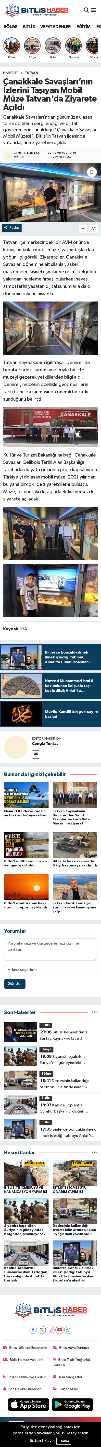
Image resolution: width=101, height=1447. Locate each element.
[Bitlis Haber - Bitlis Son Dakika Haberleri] (36, 10)
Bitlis (45, 1025)
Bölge (46, 1073)
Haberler (11, 73)
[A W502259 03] (50, 327)
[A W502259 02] (50, 533)
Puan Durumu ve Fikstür (27, 1377)
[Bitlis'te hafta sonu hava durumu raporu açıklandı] (26, 887)
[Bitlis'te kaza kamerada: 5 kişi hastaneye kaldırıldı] (75, 845)
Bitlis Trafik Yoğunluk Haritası (72, 1362)
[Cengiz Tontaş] (16, 747)
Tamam (64, 1441)
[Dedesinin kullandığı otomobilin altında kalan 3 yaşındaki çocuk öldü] (75, 1211)
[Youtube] (59, 1330)
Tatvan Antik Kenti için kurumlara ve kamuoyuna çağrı (74, 907)
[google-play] (72, 1405)
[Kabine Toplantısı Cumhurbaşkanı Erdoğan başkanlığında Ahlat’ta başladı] (26, 1253)
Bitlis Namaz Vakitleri (26, 1360)
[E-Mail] (36, 754)
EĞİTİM (83, 27)
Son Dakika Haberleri (24, 1389)
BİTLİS (29, 27)
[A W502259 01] (50, 426)
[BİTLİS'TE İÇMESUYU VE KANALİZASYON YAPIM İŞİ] (26, 1173)
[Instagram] (51, 1330)
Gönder (15, 984)
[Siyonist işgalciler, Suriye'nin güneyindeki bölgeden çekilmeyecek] (26, 1211)
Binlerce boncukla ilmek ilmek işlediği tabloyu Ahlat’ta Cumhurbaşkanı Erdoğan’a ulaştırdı (67, 1133)
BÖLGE (10, 27)
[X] (42, 1330)
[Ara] (86, 10)
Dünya (46, 1049)
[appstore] (29, 1405)
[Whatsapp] (68, 1330)
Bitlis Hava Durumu (74, 1348)
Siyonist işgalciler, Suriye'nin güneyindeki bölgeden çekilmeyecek (62, 1060)
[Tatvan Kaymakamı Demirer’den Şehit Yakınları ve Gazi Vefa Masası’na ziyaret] (75, 795)
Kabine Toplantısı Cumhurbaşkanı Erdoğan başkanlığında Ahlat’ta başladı (67, 1109)
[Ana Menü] (93, 10)
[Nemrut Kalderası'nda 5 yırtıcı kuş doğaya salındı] (26, 795)
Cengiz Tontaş (45, 744)
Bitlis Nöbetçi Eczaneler (28, 1348)
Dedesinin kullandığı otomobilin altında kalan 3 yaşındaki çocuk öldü (64, 1084)
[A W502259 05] (50, 590)
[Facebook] (33, 1330)
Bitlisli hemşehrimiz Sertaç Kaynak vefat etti (63, 1035)
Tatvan (31, 73)
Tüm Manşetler (70, 1377)
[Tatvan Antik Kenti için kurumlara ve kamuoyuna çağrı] (75, 887)
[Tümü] (94, 1012)
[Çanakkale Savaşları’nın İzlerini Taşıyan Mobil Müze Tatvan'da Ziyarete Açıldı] (50, 192)
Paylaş (15, 227)
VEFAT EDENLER (55, 27)
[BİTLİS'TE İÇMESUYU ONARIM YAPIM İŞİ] (75, 1173)
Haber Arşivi (68, 1389)
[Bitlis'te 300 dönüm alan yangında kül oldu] (26, 845)
